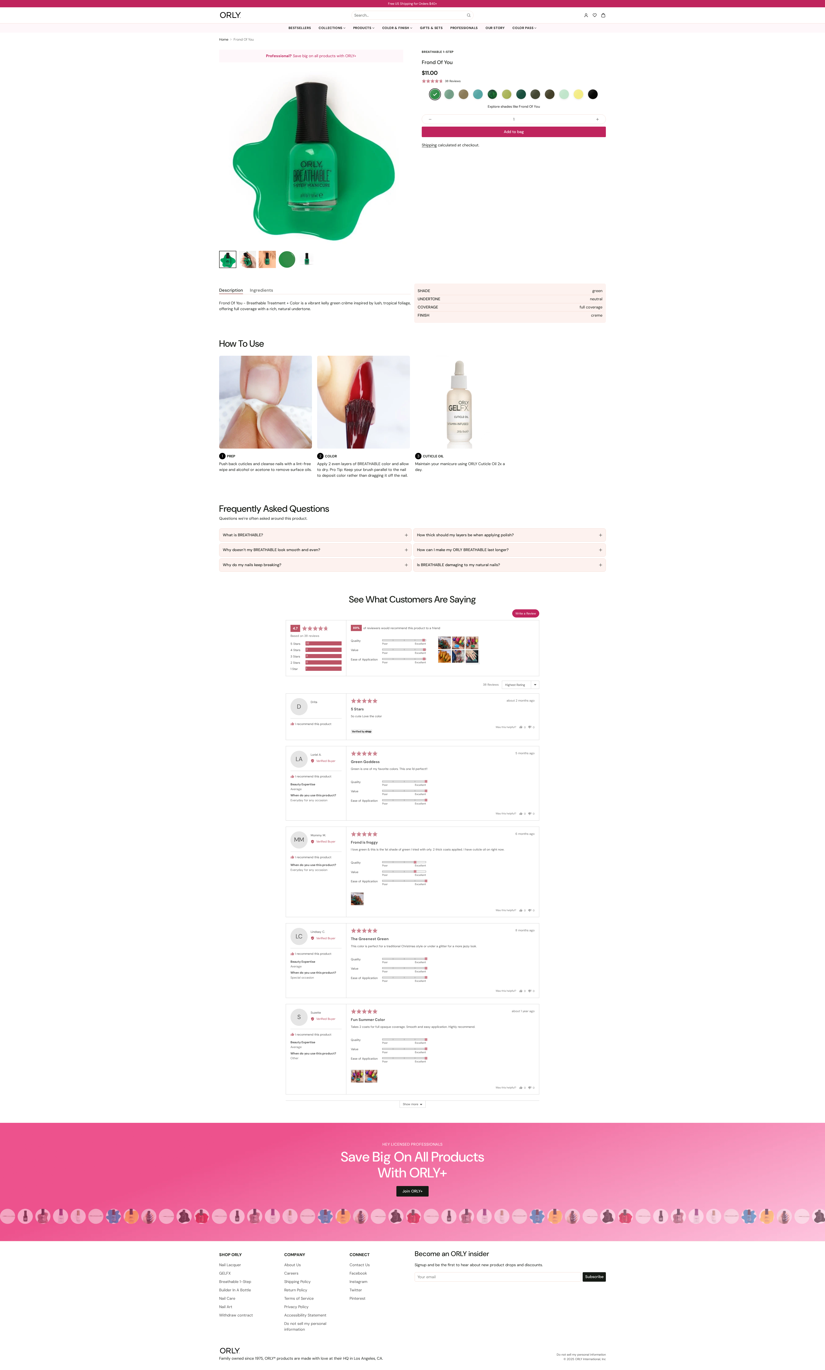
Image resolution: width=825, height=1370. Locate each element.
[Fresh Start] (564, 94)
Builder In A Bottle (235, 1290)
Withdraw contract (236, 1315)
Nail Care (227, 1298)
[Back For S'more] (593, 94)
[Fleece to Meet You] (521, 94)
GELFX (225, 1273)
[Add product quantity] (597, 119)
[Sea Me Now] (449, 94)
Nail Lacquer (230, 1264)
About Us (292, 1264)
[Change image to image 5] (306, 259)
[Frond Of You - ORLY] (311, 154)
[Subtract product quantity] (430, 119)
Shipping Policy (297, 1281)
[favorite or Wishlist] (594, 15)
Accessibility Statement (305, 1315)
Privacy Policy (296, 1306)
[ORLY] (230, 15)
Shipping (429, 145)
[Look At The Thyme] (550, 94)
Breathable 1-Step (235, 1281)
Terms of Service (299, 1298)
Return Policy (295, 1290)
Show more (410, 1104)
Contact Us (360, 1264)
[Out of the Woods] (535, 94)
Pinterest (357, 1298)
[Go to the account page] (586, 15)
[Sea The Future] (478, 94)
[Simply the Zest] (507, 94)
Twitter (356, 1290)
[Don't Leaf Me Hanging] (464, 94)
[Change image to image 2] (247, 259)
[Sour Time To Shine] (578, 94)
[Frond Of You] (435, 94)
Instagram (358, 1281)
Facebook (358, 1273)
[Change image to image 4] (287, 259)
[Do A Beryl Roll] (492, 94)
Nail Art (225, 1306)
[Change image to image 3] (267, 259)
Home (223, 39)
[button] (603, 15)
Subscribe (594, 1276)
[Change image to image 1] (227, 259)
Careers (291, 1273)
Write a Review (525, 613)
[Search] (469, 15)
